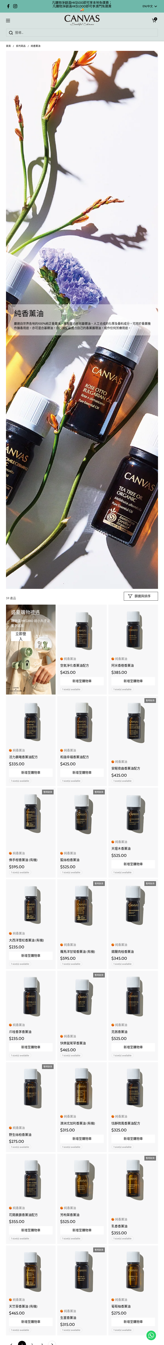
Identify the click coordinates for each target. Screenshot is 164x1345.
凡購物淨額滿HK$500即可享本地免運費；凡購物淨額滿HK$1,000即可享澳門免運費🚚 (82, 6)
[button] (154, 21)
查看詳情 (41, 636)
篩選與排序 (143, 596)
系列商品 (21, 45)
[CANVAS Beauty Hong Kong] (82, 20)
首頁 (8, 45)
